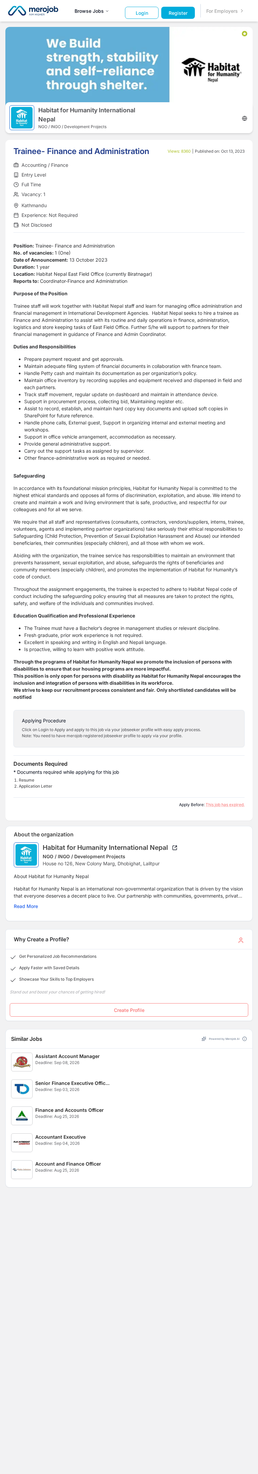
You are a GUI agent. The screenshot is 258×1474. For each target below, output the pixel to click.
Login (142, 13)
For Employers (222, 11)
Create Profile (129, 1010)
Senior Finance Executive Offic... (72, 1083)
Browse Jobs (89, 11)
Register (178, 13)
